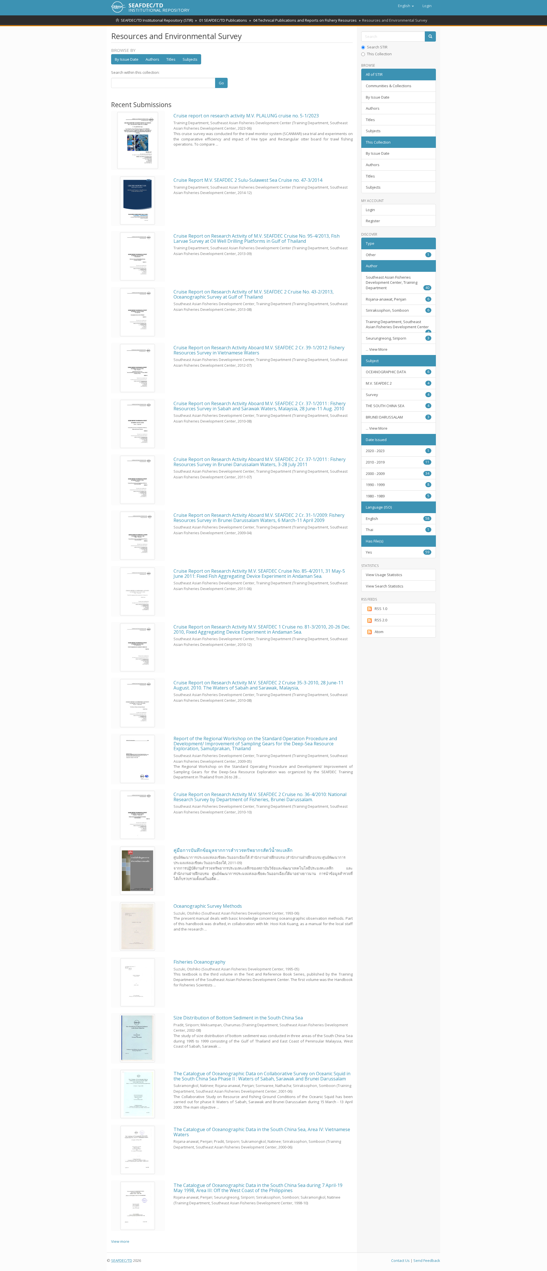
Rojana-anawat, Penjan (398, 299)
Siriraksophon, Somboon (398, 310)
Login (370, 209)
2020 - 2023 (398, 450)
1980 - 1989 (398, 496)
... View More (376, 349)
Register (373, 220)
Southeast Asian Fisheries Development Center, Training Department (398, 282)
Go (221, 82)
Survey (398, 394)
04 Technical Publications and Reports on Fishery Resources (305, 20)
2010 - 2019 (398, 462)
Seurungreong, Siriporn (398, 338)
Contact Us (400, 1260)
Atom (379, 631)
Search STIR (377, 47)
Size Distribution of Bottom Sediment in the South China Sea (238, 1018)
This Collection (379, 53)
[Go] (430, 36)
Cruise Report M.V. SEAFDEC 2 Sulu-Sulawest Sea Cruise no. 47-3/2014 (248, 180)
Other (398, 254)
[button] (406, 5)
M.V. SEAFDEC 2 (398, 383)
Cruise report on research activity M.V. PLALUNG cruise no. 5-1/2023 (246, 116)
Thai (398, 529)
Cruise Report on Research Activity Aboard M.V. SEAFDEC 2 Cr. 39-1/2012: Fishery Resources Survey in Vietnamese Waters (259, 350)
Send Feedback (426, 1260)
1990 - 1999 (398, 484)
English (398, 518)
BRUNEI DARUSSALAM (398, 417)
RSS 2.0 (381, 620)
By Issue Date (126, 59)
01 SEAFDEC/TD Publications (223, 20)
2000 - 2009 (398, 473)
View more (120, 1241)
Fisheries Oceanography (199, 962)
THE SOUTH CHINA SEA (398, 405)
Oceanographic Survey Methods (208, 906)
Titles (170, 59)
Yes (398, 552)
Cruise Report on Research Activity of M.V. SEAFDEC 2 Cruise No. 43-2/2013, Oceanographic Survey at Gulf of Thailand (254, 294)
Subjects (190, 59)
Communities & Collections (388, 85)
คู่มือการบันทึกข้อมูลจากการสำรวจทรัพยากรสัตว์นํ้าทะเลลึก (233, 850)
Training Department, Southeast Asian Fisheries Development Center (398, 326)
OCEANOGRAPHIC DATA (398, 371)
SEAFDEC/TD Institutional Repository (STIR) (157, 20)
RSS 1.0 (381, 608)
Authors (152, 59)
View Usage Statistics (384, 574)
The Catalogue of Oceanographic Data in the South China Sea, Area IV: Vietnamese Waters (262, 1132)
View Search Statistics (384, 586)
